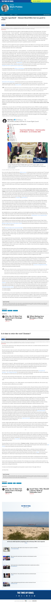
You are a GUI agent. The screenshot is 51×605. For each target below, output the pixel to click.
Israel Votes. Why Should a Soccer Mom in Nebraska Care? (39, 490)
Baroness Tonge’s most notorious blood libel (14, 227)
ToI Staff (16, 583)
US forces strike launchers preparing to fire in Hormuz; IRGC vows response (26, 541)
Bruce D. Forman (32, 319)
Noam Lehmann (13, 566)
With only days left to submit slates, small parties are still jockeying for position (24, 556)
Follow (11, 9)
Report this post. (3, 29)
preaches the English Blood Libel (40, 264)
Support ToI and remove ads (46, 1)
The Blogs (12, 4)
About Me (16, 14)
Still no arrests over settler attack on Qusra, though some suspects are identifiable (24, 547)
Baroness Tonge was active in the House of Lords (12, 223)
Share (3, 25)
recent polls (17, 438)
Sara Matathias (32, 493)
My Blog (11, 14)
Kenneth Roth (19, 62)
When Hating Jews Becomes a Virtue (37, 317)
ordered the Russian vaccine (8, 287)
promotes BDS (18, 84)
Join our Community (37, 1)
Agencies (12, 583)
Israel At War (19, 483)
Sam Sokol (12, 557)
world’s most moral (26, 418)
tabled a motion (23, 172)
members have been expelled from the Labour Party (12, 65)
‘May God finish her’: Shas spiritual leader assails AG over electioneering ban (23, 573)
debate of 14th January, (19, 68)
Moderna (4, 282)
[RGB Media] (26, 600)
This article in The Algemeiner (8, 81)
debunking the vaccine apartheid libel (39, 215)
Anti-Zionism (4, 310)
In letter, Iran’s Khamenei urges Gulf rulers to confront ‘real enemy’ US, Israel (23, 582)
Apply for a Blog (47, 14)
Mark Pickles (16, 7)
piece (38, 452)
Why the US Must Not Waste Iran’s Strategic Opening (13, 318)
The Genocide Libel (41, 410)
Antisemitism (10, 310)
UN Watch (18, 197)
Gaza (14, 483)
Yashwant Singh (7, 493)
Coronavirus (15, 310)
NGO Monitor (24, 197)
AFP (16, 566)
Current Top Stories (26, 507)
